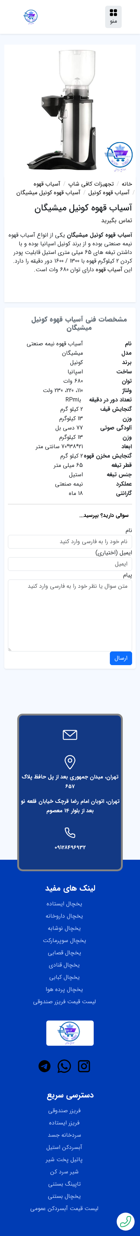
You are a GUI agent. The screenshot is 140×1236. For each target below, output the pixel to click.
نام (129, 530)
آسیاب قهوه (109, 269)
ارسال (121, 658)
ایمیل (126, 553)
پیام (127, 575)
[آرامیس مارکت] (31, 16)
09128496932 (70, 847)
